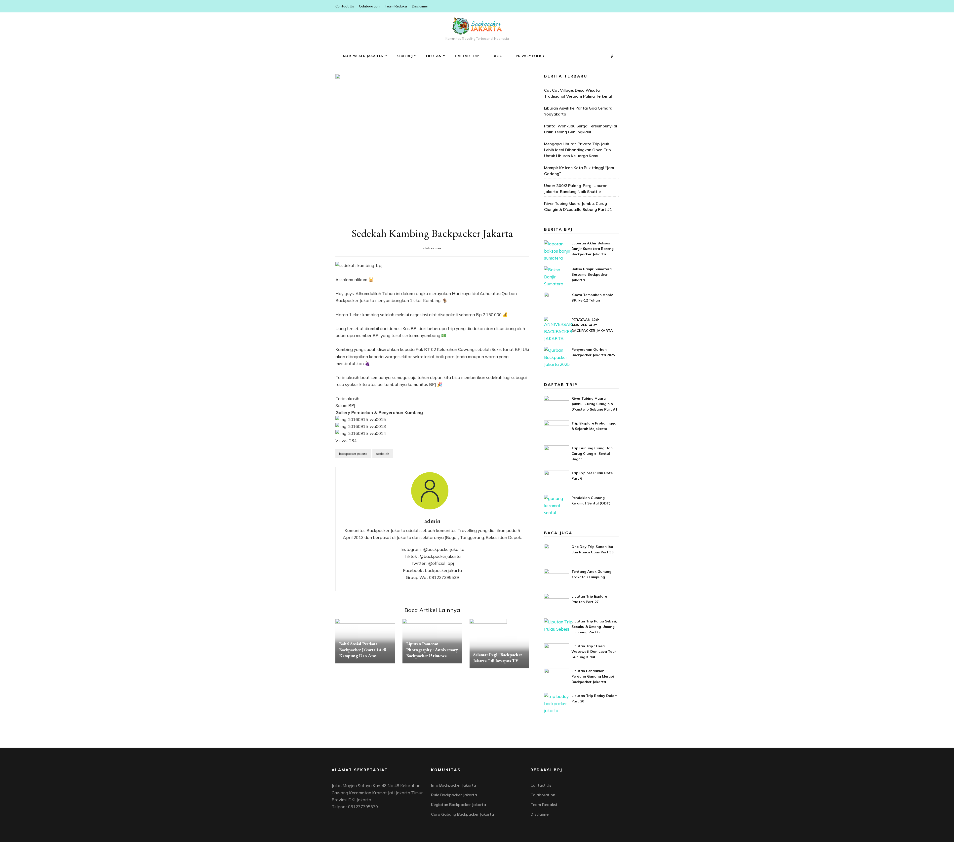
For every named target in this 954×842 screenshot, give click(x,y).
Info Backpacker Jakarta (453, 785)
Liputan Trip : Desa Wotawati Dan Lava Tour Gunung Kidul (593, 651)
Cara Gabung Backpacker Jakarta (462, 814)
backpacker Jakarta (353, 454)
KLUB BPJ (405, 56)
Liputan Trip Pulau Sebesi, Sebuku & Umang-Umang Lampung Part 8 (594, 626)
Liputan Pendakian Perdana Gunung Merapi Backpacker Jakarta (592, 676)
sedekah (382, 454)
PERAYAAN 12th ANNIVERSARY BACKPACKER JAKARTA (592, 325)
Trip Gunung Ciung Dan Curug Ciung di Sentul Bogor (592, 453)
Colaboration (369, 6)
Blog (497, 56)
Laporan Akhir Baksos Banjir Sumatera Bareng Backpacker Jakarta (592, 248)
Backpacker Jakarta (362, 56)
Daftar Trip (467, 56)
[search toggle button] (612, 55)
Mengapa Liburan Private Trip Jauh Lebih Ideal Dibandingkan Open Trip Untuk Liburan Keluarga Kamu (577, 149)
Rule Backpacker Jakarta (454, 794)
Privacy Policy (530, 56)
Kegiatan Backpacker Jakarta (458, 804)
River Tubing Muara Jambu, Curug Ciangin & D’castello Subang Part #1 (594, 404)
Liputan (433, 56)
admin (436, 248)
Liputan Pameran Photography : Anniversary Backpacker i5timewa (432, 649)
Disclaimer (420, 6)
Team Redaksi (396, 6)
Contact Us (344, 6)
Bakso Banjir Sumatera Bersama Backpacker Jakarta (591, 274)
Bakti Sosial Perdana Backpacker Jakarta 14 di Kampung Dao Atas (362, 649)
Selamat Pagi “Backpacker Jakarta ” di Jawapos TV (497, 657)
